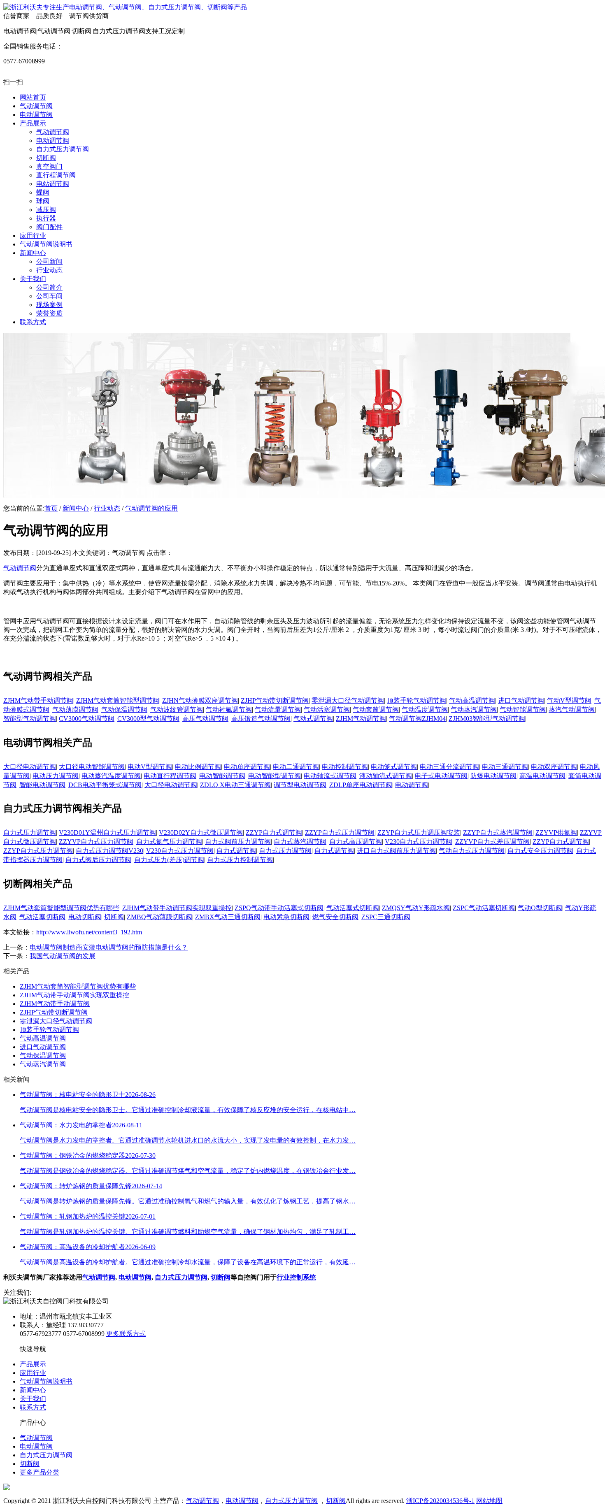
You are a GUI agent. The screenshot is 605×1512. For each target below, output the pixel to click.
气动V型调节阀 (569, 700)
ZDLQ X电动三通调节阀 (235, 784)
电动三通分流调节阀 (449, 766)
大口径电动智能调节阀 (92, 766)
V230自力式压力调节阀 (418, 841)
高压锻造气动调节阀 (261, 718)
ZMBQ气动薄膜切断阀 (159, 916)
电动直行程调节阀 (170, 775)
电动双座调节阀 (554, 766)
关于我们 (33, 1398)
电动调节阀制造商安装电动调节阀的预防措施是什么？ (109, 947)
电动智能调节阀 (222, 775)
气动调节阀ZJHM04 (417, 718)
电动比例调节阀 (198, 766)
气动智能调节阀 (523, 709)
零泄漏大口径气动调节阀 (348, 700)
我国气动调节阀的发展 (62, 955)
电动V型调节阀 (150, 766)
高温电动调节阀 (542, 775)
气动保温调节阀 (124, 709)
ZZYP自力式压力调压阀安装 (418, 832)
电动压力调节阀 (56, 775)
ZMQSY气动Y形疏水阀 (416, 907)
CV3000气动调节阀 (86, 718)
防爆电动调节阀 (493, 775)
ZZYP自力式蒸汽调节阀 (498, 832)
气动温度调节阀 (425, 709)
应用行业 (33, 1372)
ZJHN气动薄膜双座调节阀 (200, 700)
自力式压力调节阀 (29, 832)
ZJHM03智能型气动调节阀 (487, 718)
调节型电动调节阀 (300, 784)
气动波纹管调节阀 (176, 709)
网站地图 (489, 1500)
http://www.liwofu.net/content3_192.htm (89, 932)
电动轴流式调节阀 (330, 775)
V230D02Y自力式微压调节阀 (201, 832)
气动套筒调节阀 (376, 709)
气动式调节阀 (313, 718)
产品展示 (33, 1364)
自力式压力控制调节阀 (240, 859)
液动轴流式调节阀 (385, 775)
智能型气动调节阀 (29, 718)
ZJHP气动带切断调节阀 (275, 700)
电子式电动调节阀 (441, 775)
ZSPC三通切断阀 (385, 916)
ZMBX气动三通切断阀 (228, 916)
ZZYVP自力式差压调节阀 (492, 841)
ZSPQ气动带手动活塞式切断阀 (279, 907)
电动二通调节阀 (296, 766)
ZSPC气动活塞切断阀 (484, 907)
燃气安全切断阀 (335, 916)
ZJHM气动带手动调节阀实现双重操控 (177, 907)
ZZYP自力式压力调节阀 (340, 832)
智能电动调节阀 (42, 784)
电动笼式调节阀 (394, 766)
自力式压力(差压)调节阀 (169, 859)
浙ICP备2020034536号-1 (440, 1500)
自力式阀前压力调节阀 (238, 841)
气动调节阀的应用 (151, 508)
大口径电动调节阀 (29, 766)
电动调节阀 (411, 784)
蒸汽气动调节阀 (572, 709)
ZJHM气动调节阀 (361, 718)
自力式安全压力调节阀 (540, 850)
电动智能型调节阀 (274, 775)
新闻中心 (76, 508)
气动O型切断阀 (540, 907)
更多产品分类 (39, 1472)
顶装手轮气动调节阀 (416, 700)
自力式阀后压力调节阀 (98, 859)
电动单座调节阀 (247, 766)
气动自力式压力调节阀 (472, 850)
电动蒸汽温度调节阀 (111, 775)
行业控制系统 (296, 1277)
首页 (51, 508)
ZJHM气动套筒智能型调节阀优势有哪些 (61, 907)
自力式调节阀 (236, 850)
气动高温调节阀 (472, 700)
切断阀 (114, 916)
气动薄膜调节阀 (75, 709)
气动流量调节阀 (278, 709)
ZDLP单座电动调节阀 (360, 784)
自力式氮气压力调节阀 (169, 841)
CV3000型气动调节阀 (148, 718)
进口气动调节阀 (521, 700)
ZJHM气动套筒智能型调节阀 (117, 700)
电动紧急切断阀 (286, 916)
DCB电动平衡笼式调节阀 (105, 784)
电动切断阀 (84, 916)
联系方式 (33, 1407)
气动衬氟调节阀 (229, 709)
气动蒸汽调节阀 (474, 709)
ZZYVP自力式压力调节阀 (96, 841)
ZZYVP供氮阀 (556, 832)
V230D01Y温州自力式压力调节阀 (107, 832)
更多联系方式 (126, 1333)
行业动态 (107, 508)
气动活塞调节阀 (327, 709)
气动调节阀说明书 (46, 1381)
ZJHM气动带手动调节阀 (38, 700)
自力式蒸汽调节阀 (300, 841)
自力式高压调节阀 (355, 841)
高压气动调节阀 (205, 718)
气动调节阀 (19, 567)
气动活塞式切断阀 (352, 907)
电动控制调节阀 (345, 766)
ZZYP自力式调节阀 (274, 832)
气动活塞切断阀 (42, 916)
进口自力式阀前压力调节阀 (396, 850)
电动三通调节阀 (505, 766)
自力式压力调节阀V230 (109, 850)
